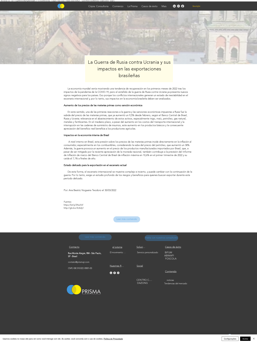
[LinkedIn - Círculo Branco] (111, 273)
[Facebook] (182, 6)
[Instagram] (178, 6)
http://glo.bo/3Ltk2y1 (74, 208)
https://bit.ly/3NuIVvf (73, 205)
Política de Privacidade (113, 338)
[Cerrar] (253, 339)
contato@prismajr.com (78, 262)
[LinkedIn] (174, 6)
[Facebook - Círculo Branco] (114, 273)
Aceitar (245, 338)
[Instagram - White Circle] (118, 273)
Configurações (230, 338)
